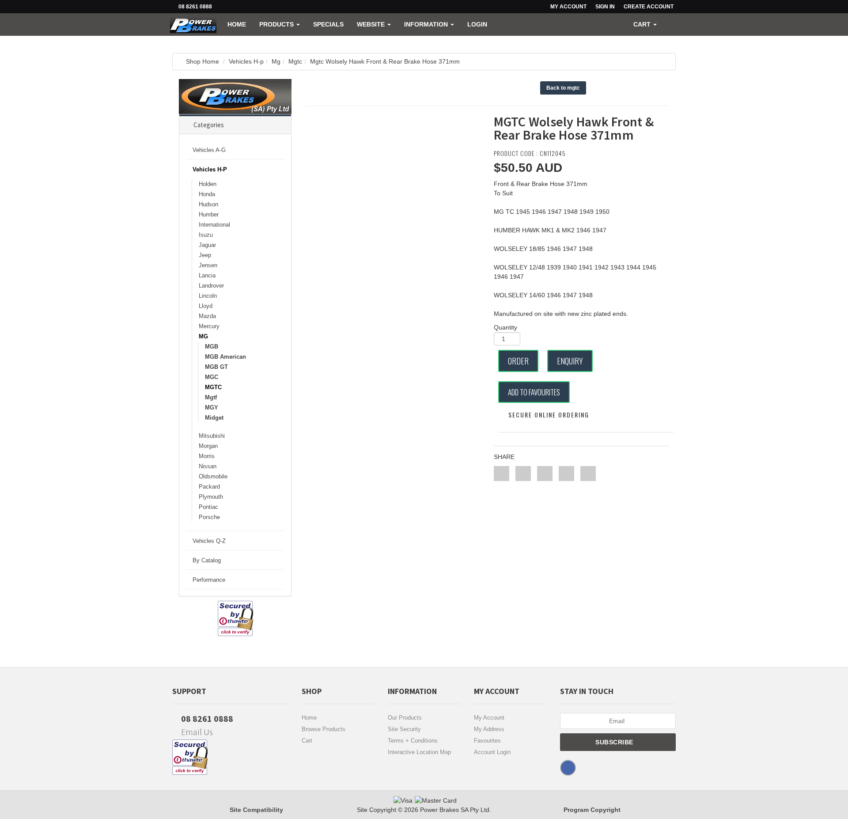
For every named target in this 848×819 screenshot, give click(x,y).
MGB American (225, 356)
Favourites (487, 740)
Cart (307, 740)
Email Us (196, 731)
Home (236, 24)
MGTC (213, 387)
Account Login (492, 752)
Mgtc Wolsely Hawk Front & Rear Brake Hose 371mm (385, 61)
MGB (211, 346)
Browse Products (323, 729)
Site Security (404, 729)
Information (427, 24)
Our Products (405, 717)
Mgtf (211, 397)
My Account (489, 717)
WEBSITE (371, 24)
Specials (328, 24)
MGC (211, 377)
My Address (489, 729)
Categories (208, 125)
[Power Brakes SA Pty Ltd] (193, 24)
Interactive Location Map (419, 752)
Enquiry (570, 361)
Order (518, 361)
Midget (214, 417)
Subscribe (615, 742)
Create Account (649, 7)
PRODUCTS (277, 24)
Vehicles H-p (246, 61)
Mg (276, 61)
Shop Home (202, 61)
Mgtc (295, 61)
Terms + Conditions (413, 740)
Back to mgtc (563, 88)
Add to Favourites (534, 392)
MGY (211, 407)
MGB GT (216, 367)
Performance (209, 579)
